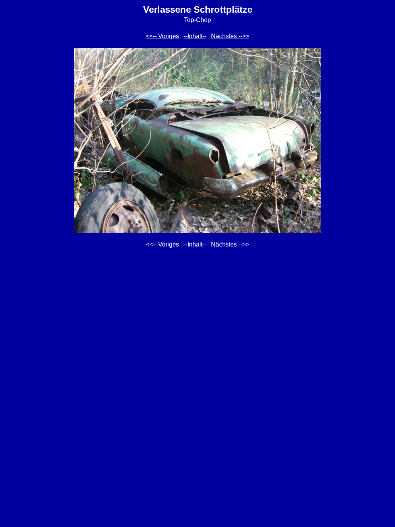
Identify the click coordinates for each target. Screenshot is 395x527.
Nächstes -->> (230, 36)
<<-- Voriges (162, 36)
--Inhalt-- (195, 36)
